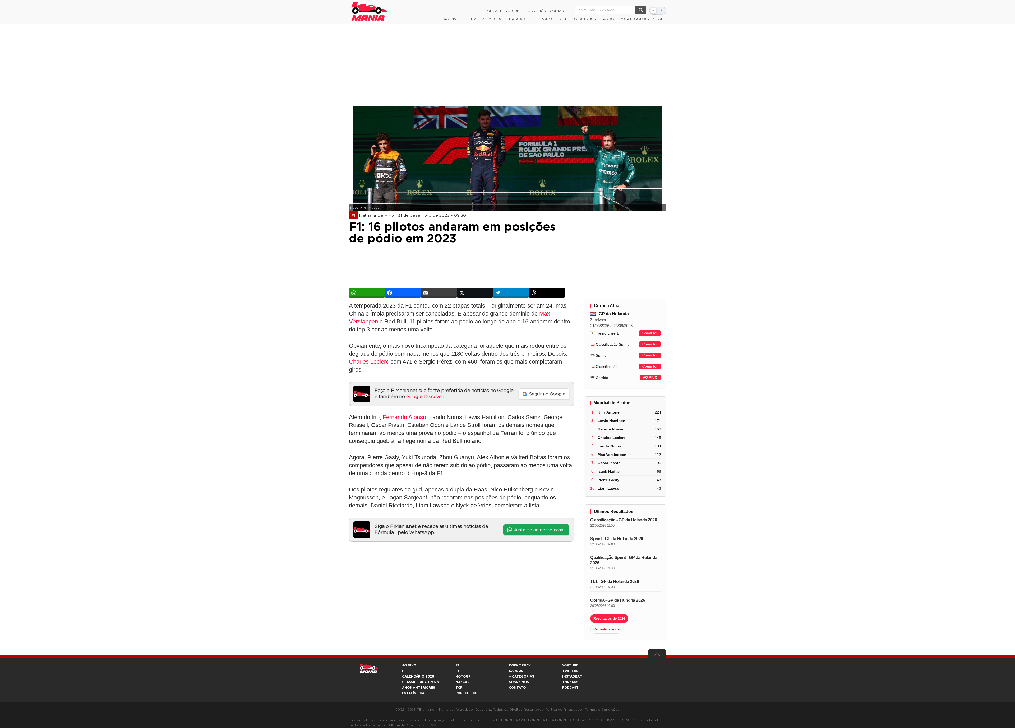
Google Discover (424, 397)
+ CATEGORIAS (635, 19)
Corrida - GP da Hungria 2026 (617, 600)
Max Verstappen (612, 454)
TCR (533, 19)
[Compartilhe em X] (475, 293)
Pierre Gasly (608, 480)
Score (659, 19)
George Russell (611, 429)
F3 (482, 19)
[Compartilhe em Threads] (547, 293)
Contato (558, 10)
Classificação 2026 (420, 682)
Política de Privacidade (563, 709)
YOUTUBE (570, 665)
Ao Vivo (451, 19)
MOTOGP (462, 676)
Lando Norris (609, 446)
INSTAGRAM (572, 676)
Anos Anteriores (418, 687)
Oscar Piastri (609, 463)
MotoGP (496, 19)
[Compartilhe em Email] (439, 293)
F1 (465, 19)
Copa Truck (583, 19)
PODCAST (570, 687)
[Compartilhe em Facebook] (403, 293)
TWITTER (570, 671)
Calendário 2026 (418, 676)
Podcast (493, 10)
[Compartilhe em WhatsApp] (367, 293)
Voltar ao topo (657, 655)
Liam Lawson (610, 488)
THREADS (570, 682)
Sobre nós (535, 10)
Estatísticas (414, 693)
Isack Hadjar (609, 471)
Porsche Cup (554, 19)
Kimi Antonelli (610, 412)
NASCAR (517, 19)
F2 (473, 19)
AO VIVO (650, 377)
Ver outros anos (606, 629)
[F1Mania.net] (369, 11)
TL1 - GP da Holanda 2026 (614, 581)
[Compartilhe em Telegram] (511, 293)
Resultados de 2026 (609, 618)
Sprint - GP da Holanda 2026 (616, 538)
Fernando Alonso (404, 417)
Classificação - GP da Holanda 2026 (623, 520)
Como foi (649, 333)
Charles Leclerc (369, 361)
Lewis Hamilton (611, 421)
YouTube (513, 10)
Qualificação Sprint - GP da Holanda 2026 (623, 560)
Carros (608, 19)
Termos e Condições (602, 709)
